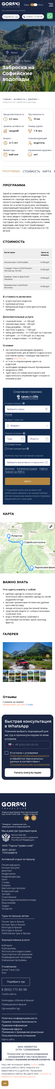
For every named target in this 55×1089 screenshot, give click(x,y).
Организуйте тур (11, 1008)
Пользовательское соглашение (19, 1035)
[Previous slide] (7, 656)
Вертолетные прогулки (13, 888)
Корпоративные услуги (16, 939)
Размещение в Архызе (14, 1004)
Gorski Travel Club (11, 969)
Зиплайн (6, 894)
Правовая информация (15, 1025)
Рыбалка (6, 885)
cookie (34, 1064)
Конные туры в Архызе (13, 924)
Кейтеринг (7, 945)
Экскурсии (7, 908)
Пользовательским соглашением (30, 764)
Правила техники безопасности (19, 1021)
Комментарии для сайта (18, 704)
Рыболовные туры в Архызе (16, 933)
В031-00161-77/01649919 (9, 851)
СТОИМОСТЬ (31, 171)
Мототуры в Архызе (12, 930)
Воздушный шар (10, 891)
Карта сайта (8, 1039)
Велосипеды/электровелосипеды (19, 899)
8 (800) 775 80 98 (34, 16)
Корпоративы (9, 948)
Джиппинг (32, 99)
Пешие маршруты (11, 864)
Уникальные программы (14, 960)
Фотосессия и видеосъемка (16, 951)
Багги (4, 879)
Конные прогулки (10, 867)
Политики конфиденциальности (29, 755)
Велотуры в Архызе (12, 927)
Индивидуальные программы (17, 957)
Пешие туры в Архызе (13, 921)
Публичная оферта (12, 1029)
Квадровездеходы (11, 876)
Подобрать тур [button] (16, 981)
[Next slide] (47, 656)
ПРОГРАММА (11, 171)
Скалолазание (9, 897)
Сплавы (6, 882)
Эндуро (5, 905)
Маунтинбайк (9, 902)
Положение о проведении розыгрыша (22, 1032)
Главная (6, 60)
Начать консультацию (27, 772)
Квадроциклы (9, 873)
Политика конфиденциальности (20, 1018)
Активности (19, 99)
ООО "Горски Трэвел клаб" (17, 845)
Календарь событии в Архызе (18, 1000)
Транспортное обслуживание (17, 954)
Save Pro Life (20, 358)
